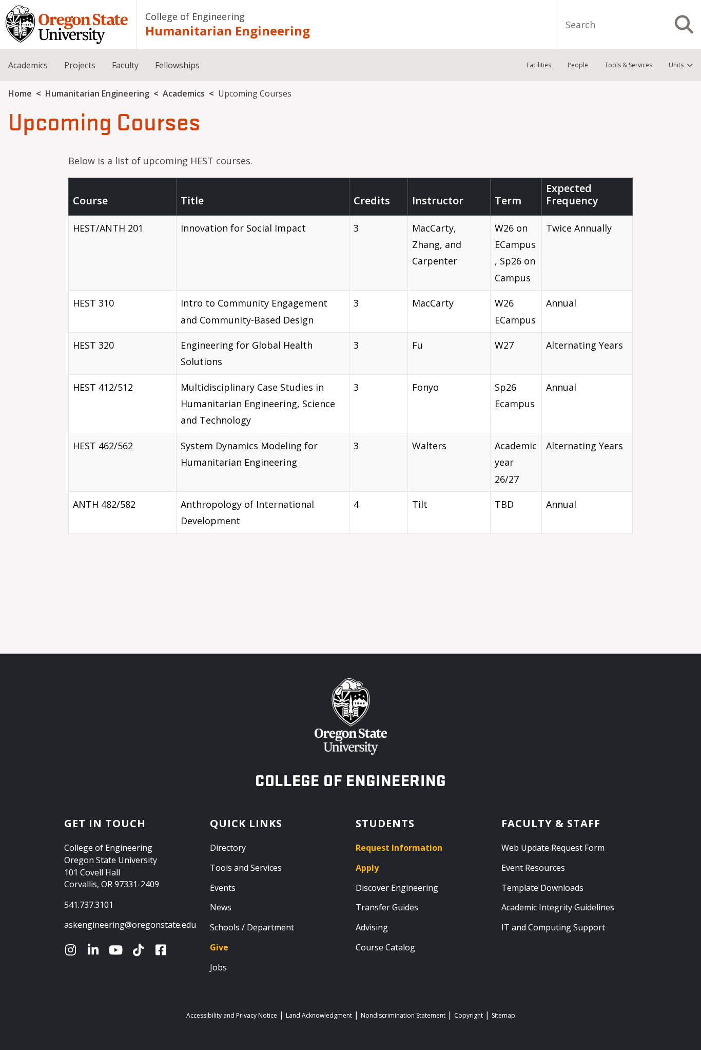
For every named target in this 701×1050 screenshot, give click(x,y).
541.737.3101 (88, 904)
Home (20, 93)
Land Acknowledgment (319, 1015)
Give (219, 947)
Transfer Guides (387, 907)
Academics (28, 65)
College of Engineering (195, 16)
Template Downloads (542, 887)
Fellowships (177, 65)
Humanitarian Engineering (227, 30)
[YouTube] (118, 950)
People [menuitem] (578, 65)
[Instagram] (73, 950)
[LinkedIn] (95, 950)
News (220, 907)
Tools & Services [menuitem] (628, 65)
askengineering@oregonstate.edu (130, 924)
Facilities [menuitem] (539, 65)
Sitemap (503, 1015)
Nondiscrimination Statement (403, 1015)
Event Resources (533, 867)
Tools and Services (246, 867)
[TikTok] (140, 950)
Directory (228, 847)
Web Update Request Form (553, 847)
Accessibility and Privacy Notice (231, 1015)
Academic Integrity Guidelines (557, 907)
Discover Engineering (397, 887)
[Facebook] (163, 950)
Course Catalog (385, 947)
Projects (79, 65)
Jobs (218, 967)
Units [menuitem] (676, 65)
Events (223, 887)
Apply (367, 867)
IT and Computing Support (553, 927)
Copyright (468, 1015)
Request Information (399, 847)
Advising (372, 927)
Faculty (125, 65)
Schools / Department (252, 927)
